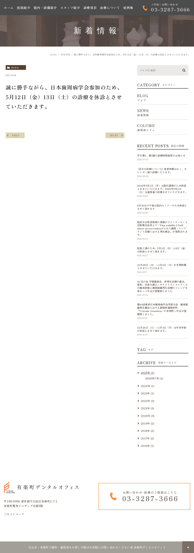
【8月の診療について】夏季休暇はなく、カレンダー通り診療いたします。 (162, 170)
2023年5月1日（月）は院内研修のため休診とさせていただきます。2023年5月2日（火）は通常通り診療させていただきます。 (162, 189)
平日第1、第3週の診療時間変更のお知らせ (161, 155)
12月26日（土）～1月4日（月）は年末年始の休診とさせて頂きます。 (161, 329)
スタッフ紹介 (70, 7)
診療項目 (90, 7)
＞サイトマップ (14, 514)
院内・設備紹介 (45, 7)
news (15, 67)
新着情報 (65, 54)
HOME (53, 54)
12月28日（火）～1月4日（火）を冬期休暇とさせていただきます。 (161, 266)
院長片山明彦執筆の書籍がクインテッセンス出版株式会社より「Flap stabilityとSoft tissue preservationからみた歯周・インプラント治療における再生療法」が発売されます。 (162, 228)
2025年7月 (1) (154, 378)
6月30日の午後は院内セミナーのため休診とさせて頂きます (162, 207)
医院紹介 (23, 7)
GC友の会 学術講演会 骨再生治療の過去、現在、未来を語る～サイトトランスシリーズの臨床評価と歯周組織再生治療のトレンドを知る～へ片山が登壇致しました (162, 286)
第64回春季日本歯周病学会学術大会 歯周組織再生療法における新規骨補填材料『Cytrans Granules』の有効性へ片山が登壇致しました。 (162, 309)
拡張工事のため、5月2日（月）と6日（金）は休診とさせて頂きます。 (162, 249)
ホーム (9, 7)
